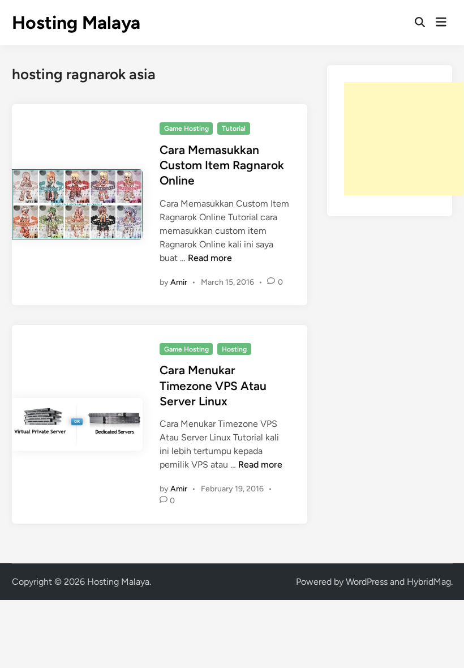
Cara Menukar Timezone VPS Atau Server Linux (213, 385)
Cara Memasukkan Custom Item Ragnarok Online (222, 165)
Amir (178, 282)
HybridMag (429, 581)
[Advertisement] (403, 138)
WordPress (367, 581)
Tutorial (234, 128)
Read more (210, 257)
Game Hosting (186, 128)
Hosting (234, 349)
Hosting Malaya (76, 22)
